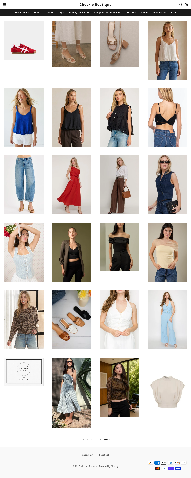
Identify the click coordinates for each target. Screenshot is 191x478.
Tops (61, 12)
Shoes (144, 12)
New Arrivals (22, 12)
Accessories (159, 12)
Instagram (87, 455)
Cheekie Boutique (95, 5)
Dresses (49, 12)
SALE (173, 12)
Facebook (104, 455)
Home (37, 12)
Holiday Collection (78, 12)
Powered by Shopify (108, 466)
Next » (106, 439)
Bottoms (131, 12)
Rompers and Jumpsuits (108, 12)
